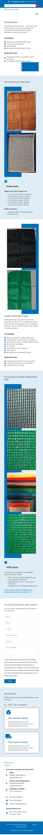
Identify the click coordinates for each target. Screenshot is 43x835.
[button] (36, 14)
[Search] (37, 5)
